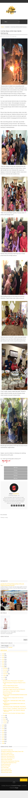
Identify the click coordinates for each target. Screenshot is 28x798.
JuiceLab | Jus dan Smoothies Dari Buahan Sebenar (14, 713)
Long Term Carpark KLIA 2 (6, 753)
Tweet (16, 467)
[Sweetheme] (12, 505)
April (4, 717)
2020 (3, 664)
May (4, 715)
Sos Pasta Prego (5, 767)
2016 (3, 728)
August (4, 675)
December (5, 668)
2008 (3, 743)
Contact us (24, 779)
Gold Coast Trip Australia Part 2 (8, 757)
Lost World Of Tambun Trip (7, 749)
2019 (3, 666)
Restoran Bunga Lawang (6, 772)
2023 (3, 659)
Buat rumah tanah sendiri (6, 770)
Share (16, 470)
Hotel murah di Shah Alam (6, 759)
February (5, 720)
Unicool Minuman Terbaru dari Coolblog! (11, 691)
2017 (3, 726)
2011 (3, 737)
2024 (3, 657)
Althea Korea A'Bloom (7, 692)
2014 (3, 732)
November (5, 670)
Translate (10, 647)
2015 (3, 730)
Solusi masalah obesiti (6, 769)
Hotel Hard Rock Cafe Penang (7, 754)
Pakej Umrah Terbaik (5, 765)
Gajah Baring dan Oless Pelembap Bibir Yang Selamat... (14, 706)
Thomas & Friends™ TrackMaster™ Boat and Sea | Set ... (15, 708)
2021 (3, 663)
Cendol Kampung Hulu (6, 764)
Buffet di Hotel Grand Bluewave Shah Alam (10, 761)
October (5, 672)
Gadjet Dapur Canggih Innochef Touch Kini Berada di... (14, 689)
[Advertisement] (14, 564)
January (5, 722)
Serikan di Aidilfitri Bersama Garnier (10, 685)
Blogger (16, 787)
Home (2, 26)
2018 (3, 725)
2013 (3, 734)
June (4, 679)
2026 (3, 653)
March (4, 719)
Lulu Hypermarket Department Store (8, 762)
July (4, 677)
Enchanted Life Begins (16, 785)
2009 (3, 741)
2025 (3, 655)
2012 (3, 736)
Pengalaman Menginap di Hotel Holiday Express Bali (12, 751)
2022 (3, 661)
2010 (3, 739)
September (5, 673)
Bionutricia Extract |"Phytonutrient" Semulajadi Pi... (13, 680)
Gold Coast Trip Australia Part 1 (8, 756)
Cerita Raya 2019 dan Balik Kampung (10, 687)
